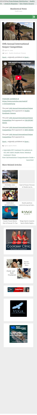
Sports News (13, 145)
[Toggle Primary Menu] (34, 17)
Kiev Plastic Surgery (27, 4)
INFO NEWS (29, 130)
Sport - (4, 57)
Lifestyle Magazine (11, 4)
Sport (6, 145)
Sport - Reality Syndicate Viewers (15, 53)
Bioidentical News (18, 9)
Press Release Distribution (18, 1)
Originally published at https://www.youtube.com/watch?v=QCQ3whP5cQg (14, 101)
